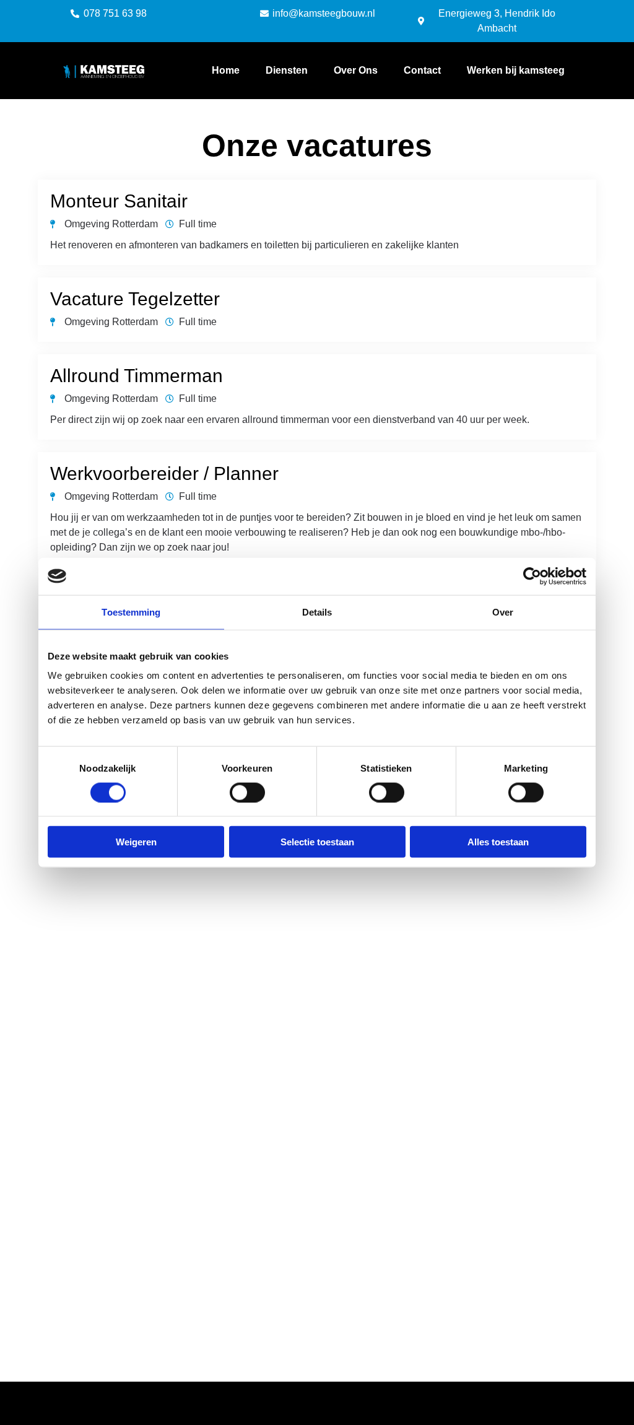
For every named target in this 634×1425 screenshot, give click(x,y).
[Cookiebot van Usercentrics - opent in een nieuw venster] (532, 576)
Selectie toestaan (317, 842)
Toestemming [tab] (131, 611)
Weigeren (136, 842)
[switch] (247, 792)
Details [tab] (317, 611)
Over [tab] (502, 611)
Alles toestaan (498, 842)
